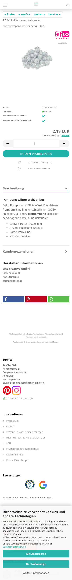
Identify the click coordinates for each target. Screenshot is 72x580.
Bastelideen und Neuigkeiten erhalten (23, 382)
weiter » (39, 14)
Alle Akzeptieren (36, 553)
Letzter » (54, 14)
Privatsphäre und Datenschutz (22, 448)
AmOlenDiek (9, 365)
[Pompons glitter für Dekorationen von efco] (36, 57)
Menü (5, 5)
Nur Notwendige (36, 564)
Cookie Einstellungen (17, 460)
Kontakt (10, 426)
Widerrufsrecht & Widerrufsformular (25, 437)
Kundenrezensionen (18, 251)
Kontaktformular (11, 368)
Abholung (8, 375)
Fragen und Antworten (15, 372)
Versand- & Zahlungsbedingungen (24, 432)
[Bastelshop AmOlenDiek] (36, 4)
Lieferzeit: (7, 111)
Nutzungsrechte (11, 379)
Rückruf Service (14, 454)
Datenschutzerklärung (14, 546)
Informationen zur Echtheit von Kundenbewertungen (27, 497)
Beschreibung (13, 188)
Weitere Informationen (36, 573)
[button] (8, 143)
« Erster (9, 14)
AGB (8, 443)
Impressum (12, 420)
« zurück (24, 14)
